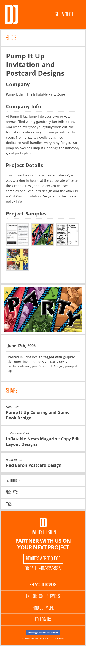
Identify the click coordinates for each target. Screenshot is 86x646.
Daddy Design (43, 532)
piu (34, 366)
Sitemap (59, 638)
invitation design (36, 361)
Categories (13, 480)
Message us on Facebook (43, 632)
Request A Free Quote (43, 559)
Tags (9, 504)
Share (11, 390)
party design (59, 361)
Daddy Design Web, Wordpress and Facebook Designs (11, 14)
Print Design (33, 357)
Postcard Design (51, 366)
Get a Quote (65, 14)
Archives (12, 492)
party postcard (19, 366)
